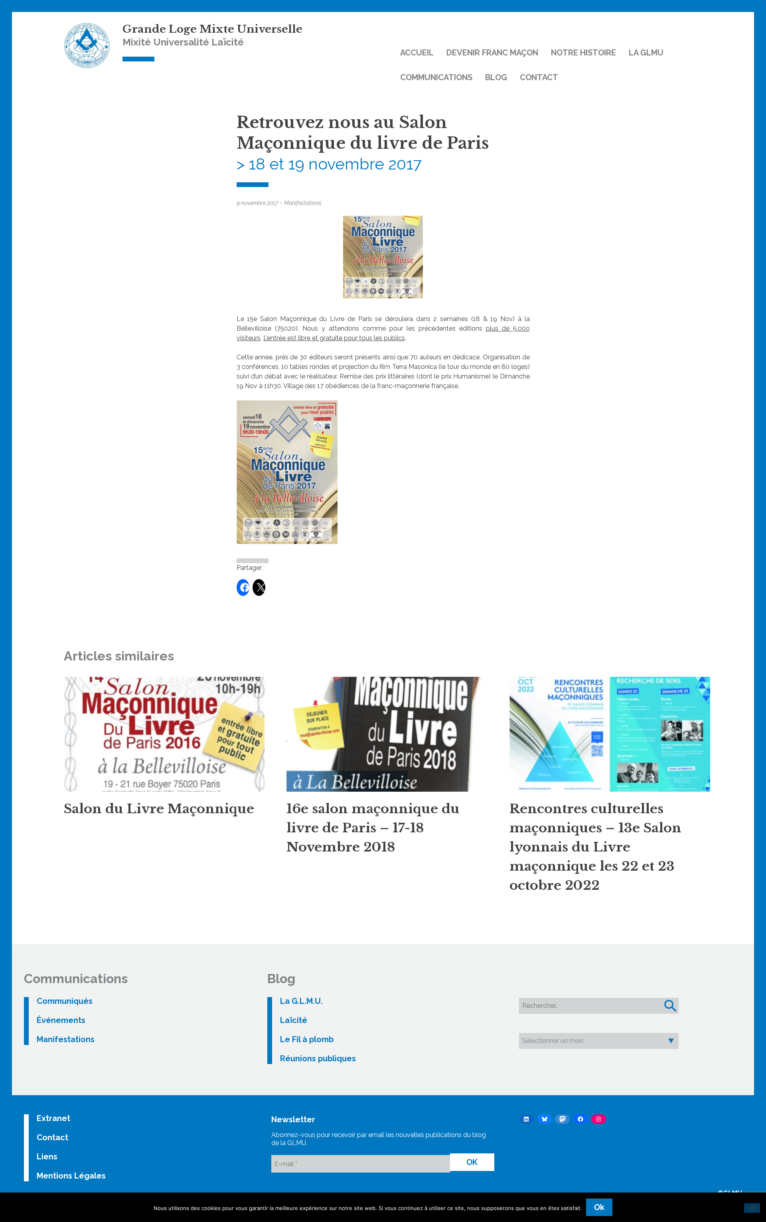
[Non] (752, 1208)
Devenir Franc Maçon (492, 52)
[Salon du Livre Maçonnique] (164, 734)
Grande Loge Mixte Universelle (212, 28)
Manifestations (303, 203)
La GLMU (646, 52)
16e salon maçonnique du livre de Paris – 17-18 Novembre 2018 (373, 828)
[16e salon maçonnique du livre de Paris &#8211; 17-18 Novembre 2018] (386, 734)
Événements (61, 1020)
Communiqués (65, 1001)
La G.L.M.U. (301, 1001)
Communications (436, 77)
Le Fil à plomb (307, 1039)
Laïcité (293, 1020)
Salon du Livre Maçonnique (159, 809)
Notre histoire (583, 52)
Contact (539, 77)
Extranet (53, 1118)
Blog (496, 77)
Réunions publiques (318, 1058)
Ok (599, 1207)
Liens (47, 1156)
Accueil (417, 52)
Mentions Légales (71, 1176)
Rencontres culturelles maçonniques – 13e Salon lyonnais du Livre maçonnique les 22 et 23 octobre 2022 (595, 847)
